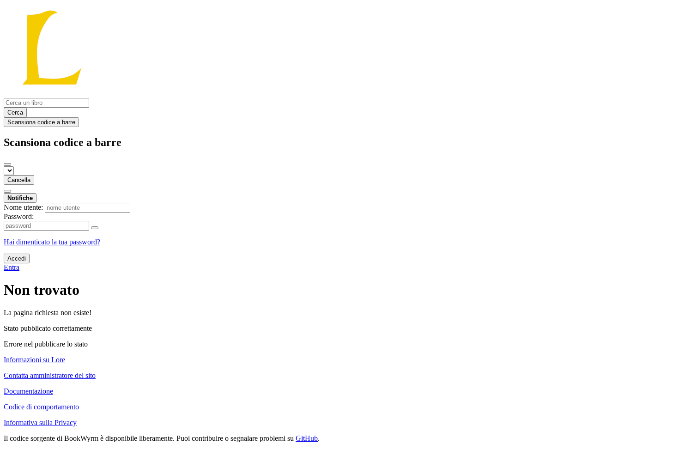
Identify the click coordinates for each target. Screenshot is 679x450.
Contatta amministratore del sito (50, 375)
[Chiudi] (7, 164)
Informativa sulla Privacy (40, 422)
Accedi (16, 258)
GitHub (307, 438)
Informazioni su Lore (34, 360)
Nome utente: (23, 207)
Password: (19, 216)
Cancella (18, 179)
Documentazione (28, 391)
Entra (11, 267)
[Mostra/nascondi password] (94, 227)
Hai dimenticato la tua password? (52, 242)
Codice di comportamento (41, 407)
